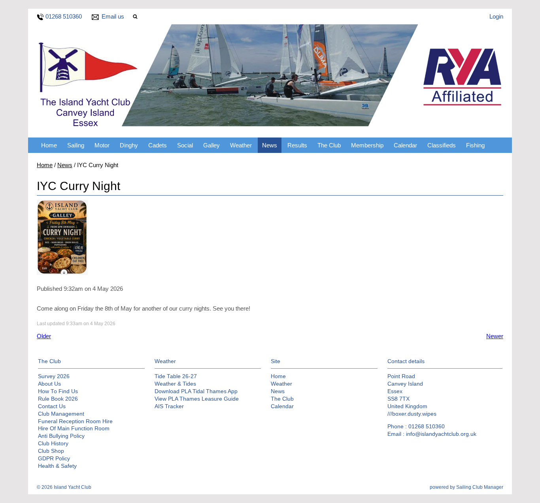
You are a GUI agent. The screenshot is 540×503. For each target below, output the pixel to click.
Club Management (61, 414)
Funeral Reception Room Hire (75, 421)
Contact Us (52, 406)
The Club (329, 145)
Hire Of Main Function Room (74, 428)
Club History (53, 443)
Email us (113, 16)
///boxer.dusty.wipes (411, 414)
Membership (367, 145)
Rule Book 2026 (58, 399)
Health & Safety (57, 466)
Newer (494, 336)
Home (49, 145)
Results (297, 145)
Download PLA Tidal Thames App (196, 391)
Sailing (75, 145)
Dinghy (129, 145)
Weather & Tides (175, 384)
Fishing (475, 145)
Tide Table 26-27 (176, 376)
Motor (102, 145)
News (269, 145)
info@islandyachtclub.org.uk (441, 434)
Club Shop (51, 451)
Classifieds (441, 145)
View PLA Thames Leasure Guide (197, 399)
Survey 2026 (54, 376)
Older (44, 336)
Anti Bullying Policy (61, 436)
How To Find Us (58, 391)
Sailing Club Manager (479, 487)
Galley (211, 145)
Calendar (405, 145)
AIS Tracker (169, 406)
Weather (241, 145)
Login (496, 16)
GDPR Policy (54, 459)
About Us (49, 384)
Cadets (157, 145)
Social (185, 145)
